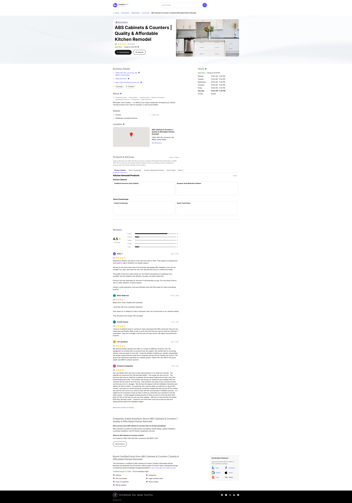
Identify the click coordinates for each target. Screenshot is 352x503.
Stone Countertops (135, 170)
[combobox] (184, 5)
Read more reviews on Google (123, 407)
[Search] (204, 5)
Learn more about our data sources (163, 468)
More (180, 170)
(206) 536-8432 (121, 79)
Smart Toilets (171, 170)
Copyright (140, 495)
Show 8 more (119, 444)
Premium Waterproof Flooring (154, 170)
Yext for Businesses (125, 495)
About (134, 495)
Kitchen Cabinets (120, 170)
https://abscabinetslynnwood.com (127, 82)
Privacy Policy (148, 495)
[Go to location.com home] (120, 5)
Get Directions (157, 143)
